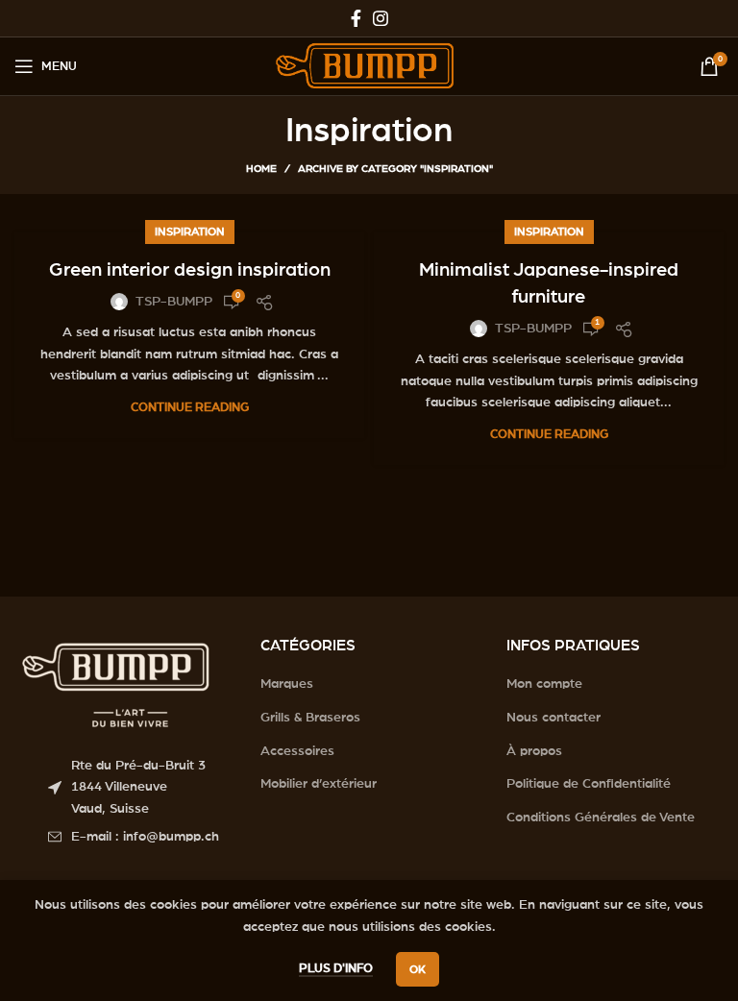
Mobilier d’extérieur (318, 784)
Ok (417, 969)
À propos (534, 751)
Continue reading (190, 408)
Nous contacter (553, 717)
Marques (286, 684)
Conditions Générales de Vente (600, 817)
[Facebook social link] (356, 18)
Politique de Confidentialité (588, 784)
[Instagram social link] (380, 18)
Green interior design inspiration (190, 270)
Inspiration (190, 231)
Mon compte (544, 684)
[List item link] (140, 836)
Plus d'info (336, 969)
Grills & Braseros (310, 717)
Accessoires (297, 751)
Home (261, 168)
